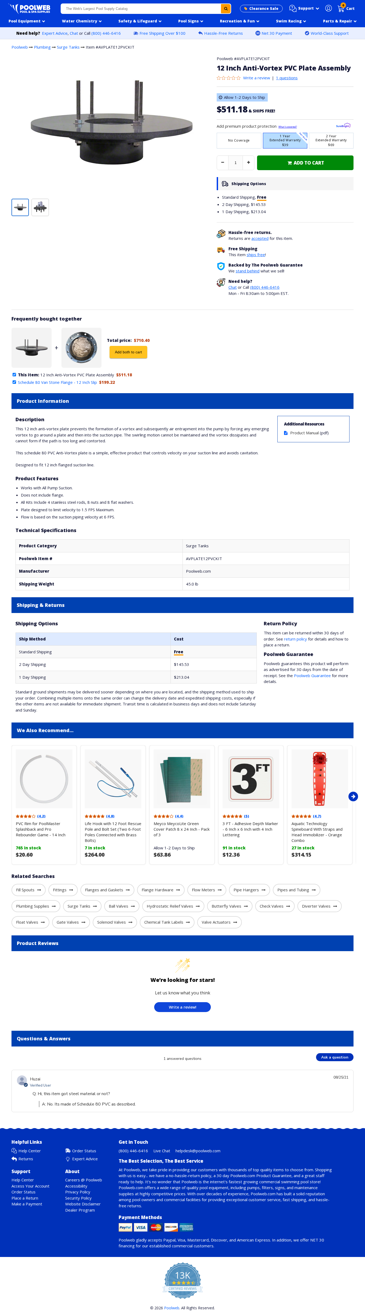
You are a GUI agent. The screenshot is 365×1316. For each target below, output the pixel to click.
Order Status (84, 1150)
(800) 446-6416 (106, 33)
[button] (304, 8)
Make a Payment (26, 1203)
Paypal (169, 1240)
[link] (305, 162)
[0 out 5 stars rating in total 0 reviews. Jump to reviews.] (230, 77)
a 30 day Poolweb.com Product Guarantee (252, 1175)
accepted (260, 238)
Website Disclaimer (83, 1203)
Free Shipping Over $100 (162, 33)
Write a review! (182, 1007)
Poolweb (19, 47)
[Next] (353, 796)
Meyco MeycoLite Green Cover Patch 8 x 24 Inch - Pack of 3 (181, 829)
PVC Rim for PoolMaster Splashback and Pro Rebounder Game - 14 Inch (40, 829)
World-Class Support (330, 33)
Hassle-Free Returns (223, 33)
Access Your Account (30, 1186)
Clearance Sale (263, 8)
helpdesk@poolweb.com (198, 1150)
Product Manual (304, 432)
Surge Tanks (68, 47)
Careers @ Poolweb (83, 1179)
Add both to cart (128, 352)
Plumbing (42, 47)
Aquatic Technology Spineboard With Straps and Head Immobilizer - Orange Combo (317, 832)
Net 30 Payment (277, 33)
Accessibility (76, 1186)
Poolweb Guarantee (312, 675)
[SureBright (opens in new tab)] (343, 126)
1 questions (287, 77)
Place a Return (24, 1198)
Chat (74, 33)
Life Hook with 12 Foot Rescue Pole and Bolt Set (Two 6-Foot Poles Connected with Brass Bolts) (113, 832)
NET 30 (317, 1240)
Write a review (256, 77)
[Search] (226, 8)
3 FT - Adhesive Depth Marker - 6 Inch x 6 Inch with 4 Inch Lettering (250, 829)
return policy (295, 639)
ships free (256, 254)
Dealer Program (80, 1210)
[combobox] (146, 8)
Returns (25, 1158)
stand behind (247, 271)
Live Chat (161, 1150)
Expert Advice (55, 33)
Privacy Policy (77, 1191)
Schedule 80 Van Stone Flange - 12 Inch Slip (57, 382)
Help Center (29, 1150)
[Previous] (10, 796)
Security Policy (78, 1198)
